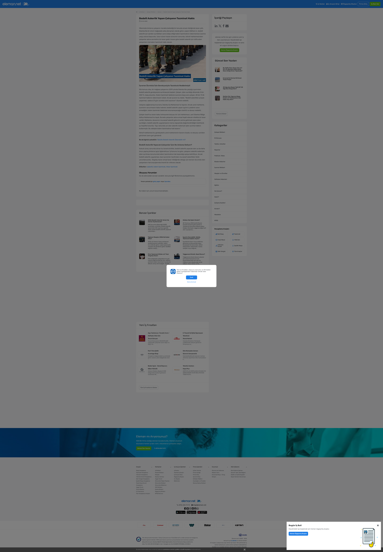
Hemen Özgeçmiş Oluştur (298, 533)
